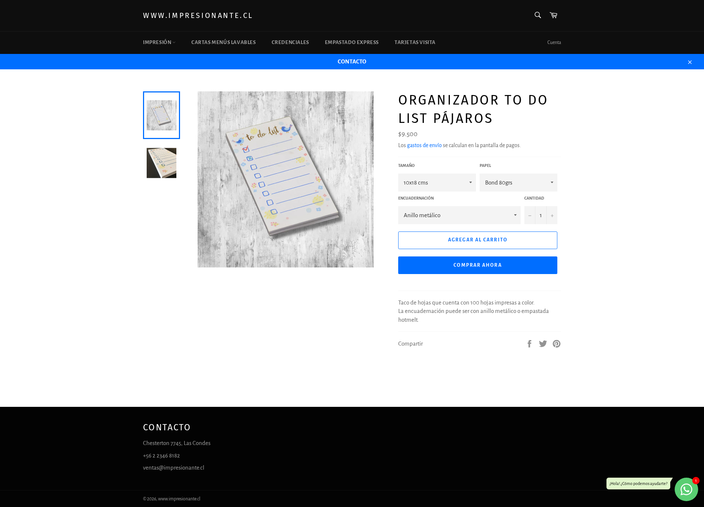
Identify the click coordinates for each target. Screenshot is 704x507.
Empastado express (352, 42)
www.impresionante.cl (198, 15)
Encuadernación (416, 198)
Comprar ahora (478, 265)
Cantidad (534, 198)
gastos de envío (424, 145)
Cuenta (554, 42)
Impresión (157, 42)
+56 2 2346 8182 (161, 455)
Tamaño (406, 165)
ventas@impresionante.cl (173, 467)
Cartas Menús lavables (223, 42)
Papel (485, 165)
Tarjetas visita (415, 42)
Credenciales (290, 42)
